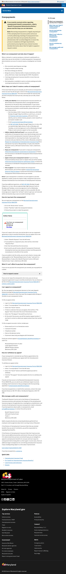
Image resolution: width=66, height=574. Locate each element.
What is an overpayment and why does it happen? (56, 22)
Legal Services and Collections (13, 462)
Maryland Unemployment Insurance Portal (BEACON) (16, 236)
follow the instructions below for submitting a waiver (20, 161)
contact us (19, 451)
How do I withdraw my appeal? (55, 44)
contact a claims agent (8, 283)
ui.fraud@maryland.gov (8, 409)
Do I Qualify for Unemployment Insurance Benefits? (19, 460)
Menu (63, 5)
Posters (16, 489)
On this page (51, 18)
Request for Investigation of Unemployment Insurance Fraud (22, 142)
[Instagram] (2, 499)
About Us (3, 489)
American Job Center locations (18, 116)
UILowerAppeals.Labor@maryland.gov (28, 338)
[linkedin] (13, 499)
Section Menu (7, 11)
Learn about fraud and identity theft (11, 448)
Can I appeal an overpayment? (53, 40)
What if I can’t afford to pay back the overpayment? (55, 36)
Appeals (7, 465)
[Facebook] (5, 499)
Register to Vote (10, 492)
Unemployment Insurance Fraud (14, 458)
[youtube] (10, 499)
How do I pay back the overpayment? (55, 31)
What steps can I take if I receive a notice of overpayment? (56, 27)
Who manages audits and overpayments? (56, 48)
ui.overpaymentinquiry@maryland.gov (22, 122)
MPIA (2, 492)
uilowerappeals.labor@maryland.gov (19, 385)
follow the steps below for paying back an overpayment (20, 151)
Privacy (10, 489)
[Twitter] (8, 499)
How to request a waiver (10, 274)
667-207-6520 (14, 124)
